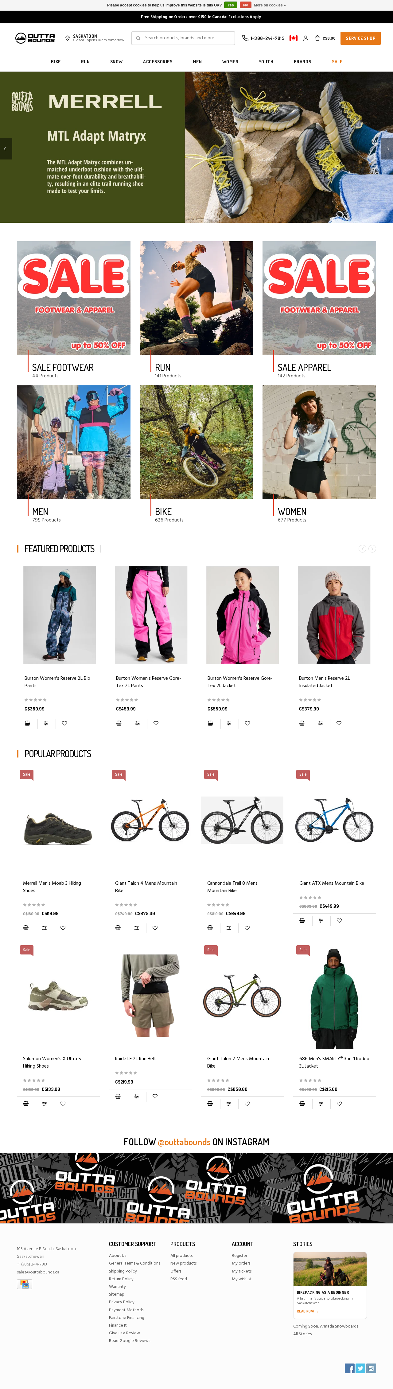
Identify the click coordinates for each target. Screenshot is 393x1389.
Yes (231, 5)
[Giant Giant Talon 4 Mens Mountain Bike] (150, 905)
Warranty (117, 1286)
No (245, 5)
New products (183, 1263)
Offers (175, 1271)
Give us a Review (124, 1333)
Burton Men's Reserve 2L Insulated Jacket (324, 682)
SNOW (116, 62)
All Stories (302, 1334)
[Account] (305, 38)
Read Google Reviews (129, 1340)
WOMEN (230, 62)
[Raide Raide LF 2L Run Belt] (150, 995)
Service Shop (360, 38)
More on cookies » (270, 5)
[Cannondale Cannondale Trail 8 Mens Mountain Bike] (242, 905)
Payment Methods (126, 1310)
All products (181, 1255)
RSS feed (178, 1279)
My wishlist (242, 1279)
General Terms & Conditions (134, 1263)
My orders (241, 1263)
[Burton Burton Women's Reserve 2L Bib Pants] (59, 615)
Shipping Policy (123, 1271)
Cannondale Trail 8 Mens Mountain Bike (232, 887)
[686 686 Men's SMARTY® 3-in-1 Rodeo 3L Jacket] (334, 1080)
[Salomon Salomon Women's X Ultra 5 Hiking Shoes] (58, 1080)
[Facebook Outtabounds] (350, 1368)
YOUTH (266, 62)
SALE (337, 62)
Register (239, 1255)
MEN (197, 62)
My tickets (241, 1271)
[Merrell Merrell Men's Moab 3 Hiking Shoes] (58, 905)
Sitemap (116, 1294)
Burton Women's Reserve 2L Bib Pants (57, 682)
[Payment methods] (24, 1284)
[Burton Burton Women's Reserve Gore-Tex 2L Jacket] (242, 615)
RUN (85, 62)
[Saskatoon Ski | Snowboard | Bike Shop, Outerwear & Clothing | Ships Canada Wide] (35, 38)
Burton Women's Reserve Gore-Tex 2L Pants (148, 682)
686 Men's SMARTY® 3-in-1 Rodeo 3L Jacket (334, 1062)
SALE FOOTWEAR (63, 367)
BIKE (55, 62)
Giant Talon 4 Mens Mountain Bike (146, 887)
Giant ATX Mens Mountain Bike (331, 883)
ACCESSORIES (158, 62)
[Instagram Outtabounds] (371, 1368)
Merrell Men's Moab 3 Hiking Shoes (52, 887)
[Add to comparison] (46, 724)
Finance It (118, 1325)
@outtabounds (184, 1141)
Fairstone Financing (126, 1317)
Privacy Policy (121, 1302)
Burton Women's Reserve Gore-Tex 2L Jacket (240, 682)
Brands (302, 62)
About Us (117, 1255)
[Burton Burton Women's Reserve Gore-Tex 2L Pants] (151, 615)
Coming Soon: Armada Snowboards (325, 1326)
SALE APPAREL (304, 367)
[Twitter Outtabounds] (360, 1368)
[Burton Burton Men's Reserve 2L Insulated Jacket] (334, 615)
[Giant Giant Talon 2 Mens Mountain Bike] (242, 1080)
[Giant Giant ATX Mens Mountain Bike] (334, 897)
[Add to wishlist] (64, 724)
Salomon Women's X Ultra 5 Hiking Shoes (52, 1062)
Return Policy (121, 1279)
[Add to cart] (27, 724)
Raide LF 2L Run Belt (135, 1059)
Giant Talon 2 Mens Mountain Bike (238, 1062)
